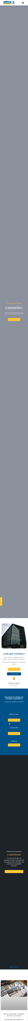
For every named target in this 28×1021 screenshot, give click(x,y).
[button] (23, 3)
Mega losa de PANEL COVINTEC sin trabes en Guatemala (14, 1014)
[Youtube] (1, 600)
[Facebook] (1, 599)
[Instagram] (1, 604)
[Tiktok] (1, 602)
